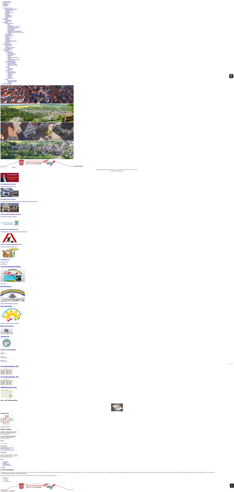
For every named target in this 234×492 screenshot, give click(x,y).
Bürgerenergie (8, 42)
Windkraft (10, 33)
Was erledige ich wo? (9, 12)
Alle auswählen (11, 490)
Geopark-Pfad (10, 52)
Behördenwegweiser (9, 10)
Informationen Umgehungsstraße (14, 26)
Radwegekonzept (11, 60)
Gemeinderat (5, 18)
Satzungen (7, 13)
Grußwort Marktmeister (12, 80)
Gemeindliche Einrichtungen (10, 61)
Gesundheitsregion (9, 48)
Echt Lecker (10, 74)
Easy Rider (10, 77)
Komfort (6, 480)
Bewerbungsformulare (12, 81)
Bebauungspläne (11, 29)
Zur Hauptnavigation (7, 1)
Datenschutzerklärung (7, 465)
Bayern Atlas (10, 25)
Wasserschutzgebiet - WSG (13, 27)
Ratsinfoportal (8, 20)
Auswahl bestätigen (4, 490)
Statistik (5, 478)
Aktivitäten (7, 70)
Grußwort (7, 50)
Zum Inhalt (5, 3)
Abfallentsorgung (8, 37)
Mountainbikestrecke (12, 72)
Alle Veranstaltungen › (230, 363)
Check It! (9, 76)
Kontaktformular (6, 463)
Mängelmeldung (8, 15)
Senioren (7, 46)
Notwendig (6, 477)
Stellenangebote (8, 16)
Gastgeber (7, 67)
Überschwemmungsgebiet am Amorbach (15, 32)
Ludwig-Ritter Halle (12, 62)
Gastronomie (10, 68)
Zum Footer (5, 5)
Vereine (9, 56)
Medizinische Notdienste (10, 47)
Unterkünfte (10, 69)
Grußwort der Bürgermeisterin (11, 9)
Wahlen (6, 17)
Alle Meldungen (3, 263)
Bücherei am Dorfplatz (12, 63)
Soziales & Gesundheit (7, 44)
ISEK (9, 24)
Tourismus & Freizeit (7, 49)
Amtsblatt (7, 36)
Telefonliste (7, 11)
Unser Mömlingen (8, 51)
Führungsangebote (11, 71)
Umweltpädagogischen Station (14, 59)
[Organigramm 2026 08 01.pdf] (6, 424)
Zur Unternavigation (7, 2)
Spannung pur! (11, 78)
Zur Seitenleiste (6, 4)
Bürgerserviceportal (9, 35)
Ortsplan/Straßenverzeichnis (13, 57)
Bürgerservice (5, 22)
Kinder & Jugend (8, 45)
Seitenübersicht (6, 461)
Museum (9, 58)
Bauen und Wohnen (9, 23)
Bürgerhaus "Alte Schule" (13, 65)
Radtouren (10, 73)
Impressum (5, 462)
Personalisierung (7, 481)
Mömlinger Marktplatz (7, 83)
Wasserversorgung (11, 28)
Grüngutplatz (7, 39)
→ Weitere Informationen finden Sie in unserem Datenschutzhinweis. (13, 473)
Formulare (7, 14)
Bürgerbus (7, 43)
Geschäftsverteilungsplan (5, 426)
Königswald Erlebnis (12, 54)
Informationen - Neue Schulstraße (14, 31)
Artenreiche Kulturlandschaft (11, 40)
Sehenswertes (10, 55)
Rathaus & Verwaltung (7, 7)
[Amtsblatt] (117, 407)
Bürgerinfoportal (8, 21)
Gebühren (7, 38)
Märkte (6, 79)
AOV (9, 66)
